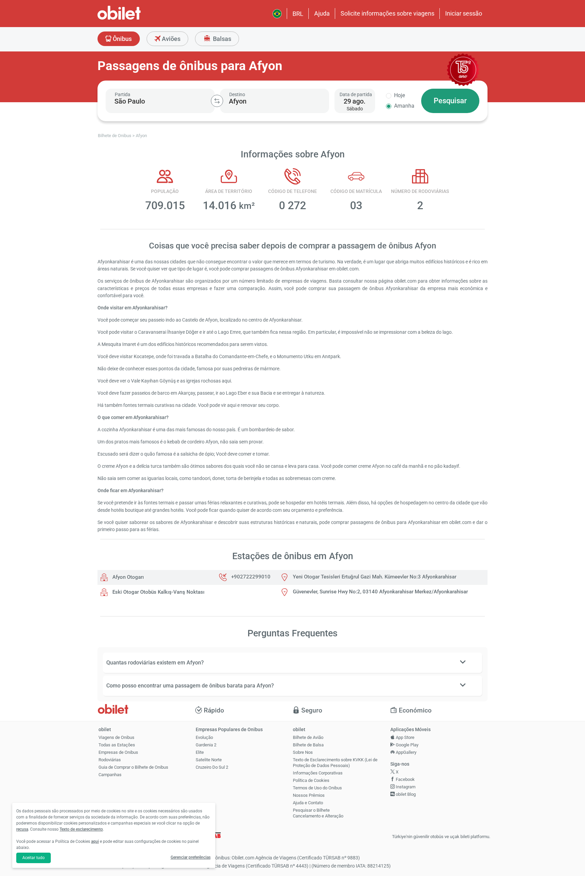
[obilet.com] (135, 19)
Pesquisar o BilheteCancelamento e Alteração (318, 813)
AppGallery (405, 752)
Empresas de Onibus (118, 752)
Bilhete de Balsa (308, 744)
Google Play (406, 744)
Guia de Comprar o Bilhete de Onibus (133, 767)
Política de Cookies (311, 780)
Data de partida (356, 94)
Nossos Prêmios (309, 795)
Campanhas (110, 774)
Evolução (204, 737)
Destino (237, 94)
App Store (404, 737)
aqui (95, 841)
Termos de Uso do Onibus (317, 787)
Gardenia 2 (206, 744)
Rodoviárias (110, 759)
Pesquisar (450, 100)
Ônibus (121, 38)
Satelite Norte (209, 759)
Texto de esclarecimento (81, 829)
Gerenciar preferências (191, 857)
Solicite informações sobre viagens (387, 13)
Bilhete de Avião (308, 737)
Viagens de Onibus (116, 737)
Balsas (221, 38)
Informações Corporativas (318, 772)
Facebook (405, 779)
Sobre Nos (303, 752)
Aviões (170, 38)
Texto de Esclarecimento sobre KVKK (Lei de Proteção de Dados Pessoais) (335, 762)
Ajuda (322, 13)
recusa (22, 829)
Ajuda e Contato (308, 802)
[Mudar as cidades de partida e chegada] (217, 101)
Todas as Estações (117, 744)
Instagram (405, 786)
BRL (297, 13)
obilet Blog (405, 794)
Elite (200, 752)
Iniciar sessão (463, 13)
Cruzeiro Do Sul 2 (212, 767)
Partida (122, 94)
